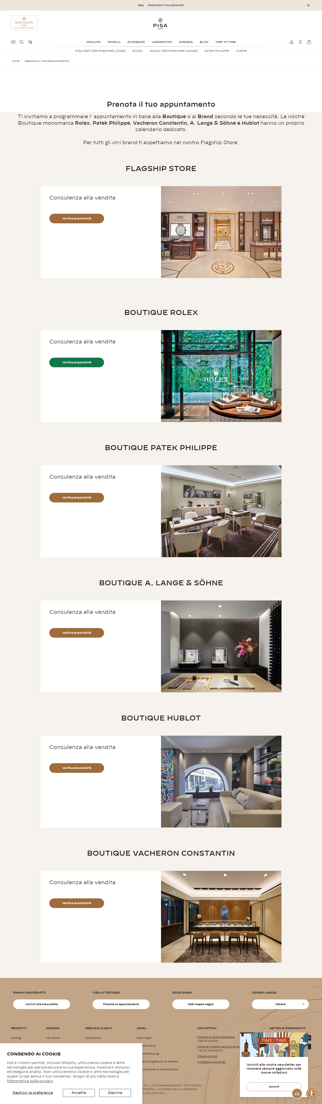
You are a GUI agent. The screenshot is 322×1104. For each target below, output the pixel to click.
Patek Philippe (216, 51)
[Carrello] (308, 42)
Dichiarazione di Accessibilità (157, 1069)
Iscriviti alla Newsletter (41, 1004)
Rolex (137, 51)
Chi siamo (53, 1038)
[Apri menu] (13, 42)
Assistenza (93, 1038)
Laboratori (162, 42)
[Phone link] (31, 42)
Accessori (136, 42)
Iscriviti (274, 1086)
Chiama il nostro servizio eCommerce (223, 1046)
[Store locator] (291, 42)
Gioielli (114, 42)
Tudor (241, 51)
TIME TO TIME (225, 42)
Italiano (280, 1004)
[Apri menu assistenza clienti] (297, 1093)
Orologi (93, 42)
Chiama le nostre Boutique (216, 1037)
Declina (115, 1093)
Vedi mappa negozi (201, 1004)
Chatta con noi (207, 1056)
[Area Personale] (299, 42)
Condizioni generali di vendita (157, 1061)
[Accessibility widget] (311, 1093)
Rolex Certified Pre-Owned (173, 51)
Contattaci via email (211, 1062)
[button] (22, 42)
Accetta (78, 1093)
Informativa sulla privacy (30, 1081)
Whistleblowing (147, 1053)
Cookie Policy (146, 1046)
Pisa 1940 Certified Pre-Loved (100, 51)
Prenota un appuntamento (121, 1004)
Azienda (186, 42)
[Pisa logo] (161, 24)
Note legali (144, 1038)
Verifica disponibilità (76, 218)
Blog (204, 42)
